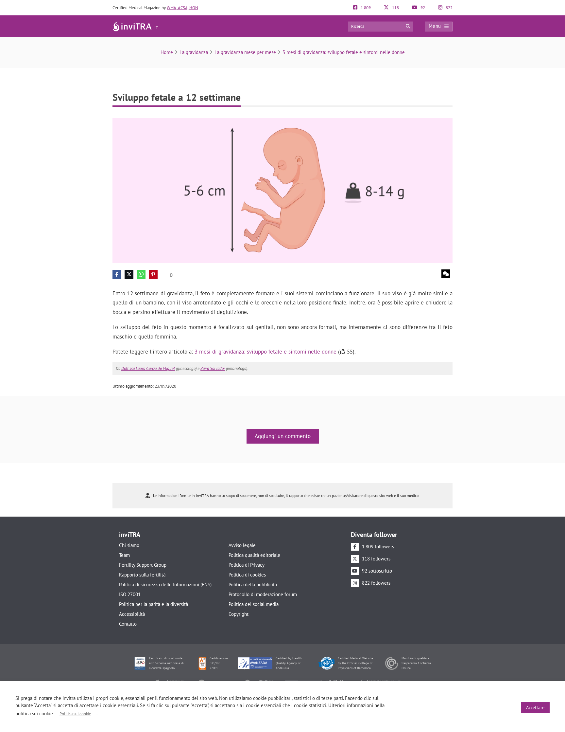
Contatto (128, 623)
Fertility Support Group (142, 564)
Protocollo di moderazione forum (263, 594)
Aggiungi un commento (283, 436)
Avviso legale (242, 545)
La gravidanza (194, 52)
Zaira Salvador (212, 368)
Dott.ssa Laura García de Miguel (148, 368)
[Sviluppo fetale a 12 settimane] (282, 190)
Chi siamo (129, 545)
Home (167, 52)
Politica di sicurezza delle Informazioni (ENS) (165, 584)
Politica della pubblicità (253, 584)
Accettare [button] (535, 707)
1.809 (365, 7)
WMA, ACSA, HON (182, 7)
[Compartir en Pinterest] (153, 274)
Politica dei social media (254, 604)
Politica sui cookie (75, 714)
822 (449, 7)
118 (395, 7)
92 (422, 7)
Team (124, 555)
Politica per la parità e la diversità (153, 604)
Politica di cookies (247, 574)
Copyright (238, 614)
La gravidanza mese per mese (245, 52)
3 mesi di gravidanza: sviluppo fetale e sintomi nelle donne (343, 52)
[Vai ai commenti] (445, 273)
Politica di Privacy (247, 564)
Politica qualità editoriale (254, 555)
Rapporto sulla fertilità (142, 574)
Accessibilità (132, 614)
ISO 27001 (130, 594)
